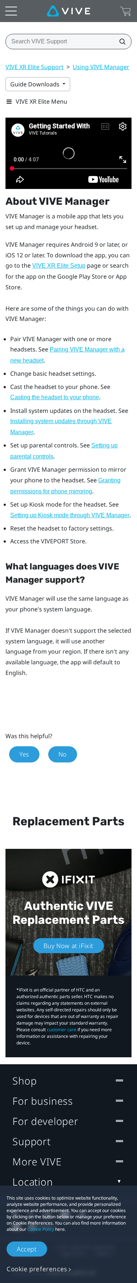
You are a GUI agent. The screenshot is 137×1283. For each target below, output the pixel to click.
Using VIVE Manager (101, 67)
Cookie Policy (40, 1229)
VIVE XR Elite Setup (58, 265)
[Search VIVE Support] (120, 41)
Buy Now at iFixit (68, 945)
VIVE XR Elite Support (34, 67)
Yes (24, 754)
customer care (61, 1029)
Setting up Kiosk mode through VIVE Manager (69, 515)
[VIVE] (68, 11)
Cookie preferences (37, 1269)
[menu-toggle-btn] (11, 11)
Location (32, 1182)
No (62, 754)
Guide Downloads (35, 84)
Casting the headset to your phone (54, 397)
